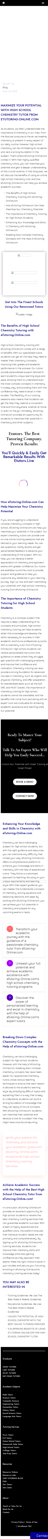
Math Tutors (8, 1394)
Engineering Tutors (11, 1404)
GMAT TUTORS (9, 1366)
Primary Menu (43, 3)
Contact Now (25, 796)
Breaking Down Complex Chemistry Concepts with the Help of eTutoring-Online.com (25, 238)
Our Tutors (7, 1484)
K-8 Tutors (7, 1438)
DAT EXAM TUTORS (11, 1376)
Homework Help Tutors (13, 1444)
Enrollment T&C (25, 1526)
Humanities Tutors (10, 1407)
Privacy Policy (18, 1522)
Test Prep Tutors (10, 1453)
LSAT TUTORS (9, 1370)
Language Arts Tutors (12, 1416)
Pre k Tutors (8, 1435)
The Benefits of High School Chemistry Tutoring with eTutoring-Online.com (24, 197)
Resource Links (9, 1475)
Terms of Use (31, 1522)
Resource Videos (10, 1472)
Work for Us (8, 1509)
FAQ (5, 1481)
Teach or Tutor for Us (12, 1506)
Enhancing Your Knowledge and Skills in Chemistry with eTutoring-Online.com (26, 226)
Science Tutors (9, 1397)
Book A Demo (24, 782)
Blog (5, 87)
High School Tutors (11, 1447)
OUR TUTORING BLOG (13, 1478)
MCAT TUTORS (9, 1373)
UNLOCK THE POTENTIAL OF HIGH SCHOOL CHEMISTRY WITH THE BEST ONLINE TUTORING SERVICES (26, 1320)
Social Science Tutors (12, 1413)
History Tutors (9, 1410)
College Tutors (9, 1450)
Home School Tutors (11, 1441)
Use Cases (7, 1487)
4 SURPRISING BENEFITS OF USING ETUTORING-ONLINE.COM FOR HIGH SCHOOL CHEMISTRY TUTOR (26, 1332)
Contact (6, 1512)
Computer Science (11, 1400)
